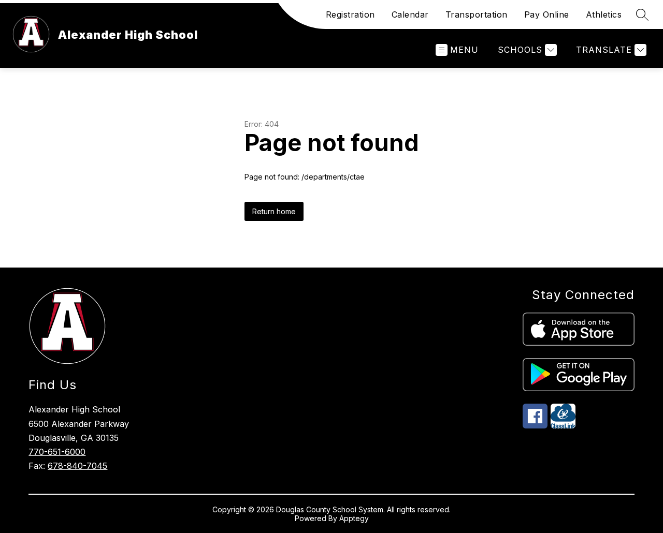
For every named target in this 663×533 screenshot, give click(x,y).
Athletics (604, 14)
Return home (274, 211)
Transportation (476, 14)
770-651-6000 (56, 452)
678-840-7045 (77, 466)
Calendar (410, 14)
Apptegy (354, 518)
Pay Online (546, 14)
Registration (350, 14)
